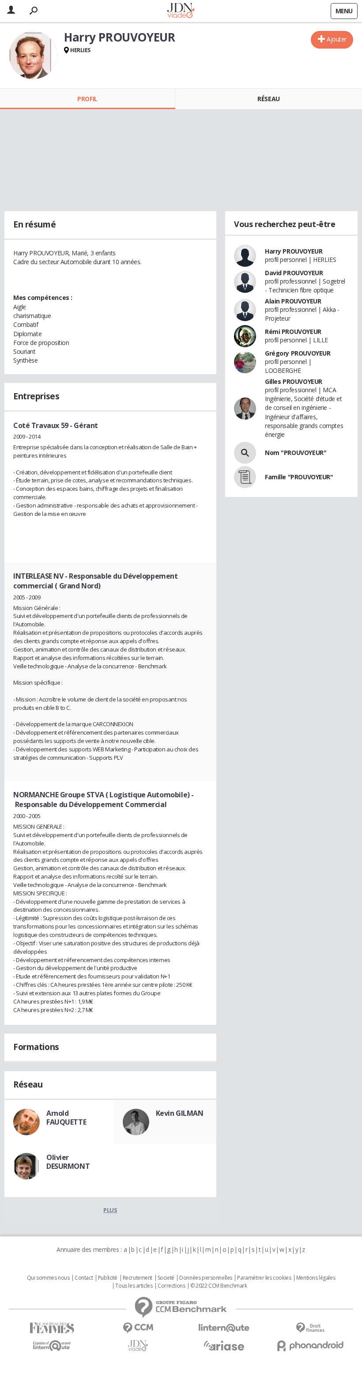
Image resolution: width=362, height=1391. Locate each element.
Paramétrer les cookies (264, 1278)
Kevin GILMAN (180, 1113)
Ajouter (337, 39)
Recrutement (137, 1278)
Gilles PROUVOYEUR (293, 381)
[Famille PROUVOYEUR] (245, 477)
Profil (87, 99)
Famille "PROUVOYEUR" (299, 477)
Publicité (107, 1278)
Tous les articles (133, 1286)
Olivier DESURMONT (68, 1161)
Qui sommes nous (48, 1278)
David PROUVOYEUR (294, 273)
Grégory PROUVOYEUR (297, 353)
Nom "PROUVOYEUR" (295, 452)
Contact (84, 1278)
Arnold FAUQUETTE (66, 1117)
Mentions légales (315, 1278)
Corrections (171, 1286)
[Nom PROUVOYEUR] (245, 453)
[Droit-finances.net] (310, 1328)
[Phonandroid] (310, 1345)
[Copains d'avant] (52, 1345)
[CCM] (138, 1328)
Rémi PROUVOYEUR (293, 331)
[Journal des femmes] (52, 1328)
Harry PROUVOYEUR (293, 251)
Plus (110, 1210)
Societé (166, 1278)
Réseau (268, 99)
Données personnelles (205, 1278)
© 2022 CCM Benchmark (218, 1286)
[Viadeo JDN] (138, 1345)
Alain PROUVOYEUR (293, 301)
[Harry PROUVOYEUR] (33, 55)
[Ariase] (224, 1345)
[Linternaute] (224, 1328)
